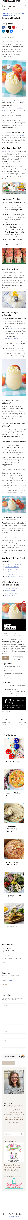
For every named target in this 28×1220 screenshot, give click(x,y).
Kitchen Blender (10, 591)
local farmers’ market (18, 135)
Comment (6, 1005)
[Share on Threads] (7, 31)
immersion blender (11, 338)
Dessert (4, 13)
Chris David (6, 949)
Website (5, 1049)
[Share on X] (10, 27)
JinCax (4, 973)
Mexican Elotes (11, 927)
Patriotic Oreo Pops (13, 762)
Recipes (12, 15)
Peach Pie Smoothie (12, 567)
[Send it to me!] (14, 1152)
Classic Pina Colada (22, 722)
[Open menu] (22, 5)
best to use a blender (14, 328)
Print (5, 657)
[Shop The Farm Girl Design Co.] (14, 1183)
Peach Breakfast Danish (13, 564)
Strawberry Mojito (6, 722)
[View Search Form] (25, 5)
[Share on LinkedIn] (3, 31)
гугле (10, 980)
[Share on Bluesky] (11, 31)
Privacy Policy (14, 1216)
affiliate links (16, 100)
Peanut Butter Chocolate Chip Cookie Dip (11, 828)
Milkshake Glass (10, 596)
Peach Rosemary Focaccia (14, 577)
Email (5, 1040)
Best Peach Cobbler (12, 574)
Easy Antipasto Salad (13, 895)
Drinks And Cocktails (13, 13)
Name (5, 1032)
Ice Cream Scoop (11, 593)
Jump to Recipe (9, 37)
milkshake (6, 151)
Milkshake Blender (11, 588)
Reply (5, 962)
